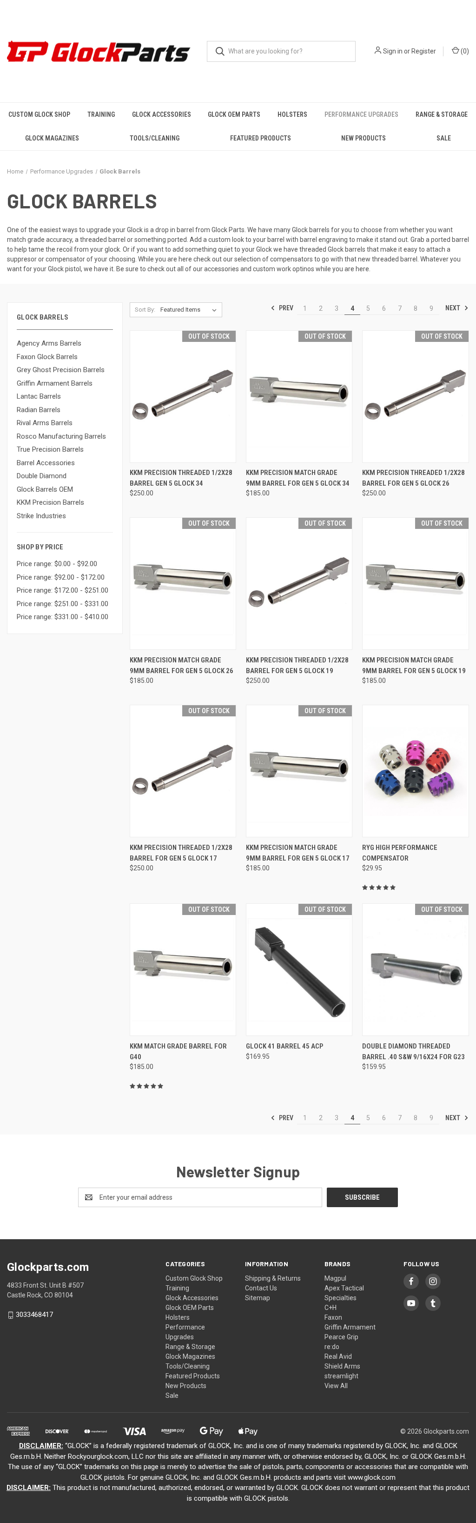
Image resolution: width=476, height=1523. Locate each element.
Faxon (333, 1317)
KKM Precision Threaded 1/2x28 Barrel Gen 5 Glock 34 (181, 478)
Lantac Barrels (39, 396)
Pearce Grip (341, 1337)
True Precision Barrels (50, 449)
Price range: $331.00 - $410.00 (62, 617)
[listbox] (190, 310)
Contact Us (261, 1288)
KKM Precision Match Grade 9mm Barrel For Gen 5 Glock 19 (414, 665)
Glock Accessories (161, 114)
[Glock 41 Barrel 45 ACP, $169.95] (299, 969)
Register (423, 51)
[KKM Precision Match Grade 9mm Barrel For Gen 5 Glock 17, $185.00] (299, 771)
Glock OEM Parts (234, 114)
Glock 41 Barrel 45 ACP (284, 1046)
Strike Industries (41, 516)
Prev (285, 308)
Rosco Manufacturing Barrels (61, 436)
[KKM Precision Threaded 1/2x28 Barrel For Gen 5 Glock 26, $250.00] (415, 396)
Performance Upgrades (361, 114)
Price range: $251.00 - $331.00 (62, 604)
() (464, 51)
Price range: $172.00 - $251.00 (62, 590)
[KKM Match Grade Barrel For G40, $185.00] (183, 969)
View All (336, 1385)
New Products (363, 138)
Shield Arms (342, 1366)
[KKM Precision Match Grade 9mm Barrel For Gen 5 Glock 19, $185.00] (415, 583)
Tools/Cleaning (154, 138)
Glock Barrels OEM (45, 489)
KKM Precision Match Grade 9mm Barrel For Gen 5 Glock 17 (298, 852)
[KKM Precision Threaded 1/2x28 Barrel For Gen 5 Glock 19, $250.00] (299, 583)
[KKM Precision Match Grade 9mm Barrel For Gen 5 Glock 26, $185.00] (183, 583)
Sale (443, 138)
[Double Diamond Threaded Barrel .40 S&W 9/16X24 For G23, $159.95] (415, 969)
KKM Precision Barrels (50, 502)
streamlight (341, 1376)
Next (453, 308)
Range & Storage (442, 114)
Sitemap (257, 1298)
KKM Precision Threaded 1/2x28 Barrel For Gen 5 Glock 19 (297, 665)
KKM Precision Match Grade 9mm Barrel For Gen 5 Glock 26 (181, 665)
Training (101, 114)
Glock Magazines (52, 138)
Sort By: (145, 309)
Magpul (335, 1278)
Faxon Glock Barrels (47, 357)
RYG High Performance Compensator (399, 852)
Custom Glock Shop (39, 114)
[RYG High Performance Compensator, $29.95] (415, 771)
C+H (330, 1307)
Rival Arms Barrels (45, 423)
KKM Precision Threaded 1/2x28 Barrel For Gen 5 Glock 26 (413, 478)
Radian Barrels (38, 410)
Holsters (292, 114)
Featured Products (260, 138)
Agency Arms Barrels (49, 343)
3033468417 (34, 1314)
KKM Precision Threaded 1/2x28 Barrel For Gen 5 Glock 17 (181, 852)
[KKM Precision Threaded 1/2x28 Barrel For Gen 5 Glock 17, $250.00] (183, 771)
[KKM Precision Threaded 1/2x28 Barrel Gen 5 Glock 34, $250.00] (183, 396)
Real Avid (338, 1356)
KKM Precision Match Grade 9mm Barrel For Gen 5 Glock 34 (298, 478)
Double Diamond (41, 476)
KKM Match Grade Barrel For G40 (178, 1051)
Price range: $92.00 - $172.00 (61, 577)
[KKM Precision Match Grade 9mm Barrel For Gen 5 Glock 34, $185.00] (299, 396)
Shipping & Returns (273, 1278)
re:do (331, 1346)
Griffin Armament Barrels (55, 383)
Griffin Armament (350, 1327)
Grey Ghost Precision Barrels (61, 370)
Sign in (393, 51)
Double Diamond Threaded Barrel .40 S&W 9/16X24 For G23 (413, 1051)
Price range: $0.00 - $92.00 (57, 564)
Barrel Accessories (46, 463)
